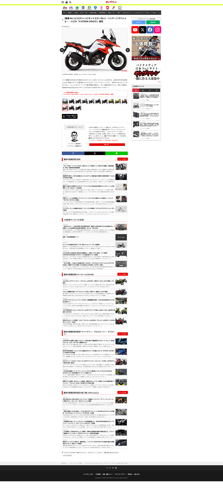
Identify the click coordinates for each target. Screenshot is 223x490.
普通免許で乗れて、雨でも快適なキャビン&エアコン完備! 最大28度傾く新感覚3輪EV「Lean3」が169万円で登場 (89, 177)
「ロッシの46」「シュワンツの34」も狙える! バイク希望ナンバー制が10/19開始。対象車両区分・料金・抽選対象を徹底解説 (88, 166)
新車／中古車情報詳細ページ (71, 237)
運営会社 (130, 474)
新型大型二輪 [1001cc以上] (111, 452)
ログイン (138, 22)
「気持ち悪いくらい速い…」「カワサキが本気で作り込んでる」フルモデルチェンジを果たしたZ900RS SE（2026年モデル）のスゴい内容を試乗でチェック (149, 134)
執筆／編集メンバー (108, 474)
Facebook (108, 140)
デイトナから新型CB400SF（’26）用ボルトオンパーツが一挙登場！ (81, 244)
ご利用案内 (98, 474)
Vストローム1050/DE (69, 452)
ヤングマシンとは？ (88, 474)
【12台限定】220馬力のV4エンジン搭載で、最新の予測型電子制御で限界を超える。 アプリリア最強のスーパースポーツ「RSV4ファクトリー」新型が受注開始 (88, 432)
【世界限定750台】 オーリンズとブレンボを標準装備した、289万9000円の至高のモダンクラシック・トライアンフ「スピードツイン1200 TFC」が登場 (88, 422)
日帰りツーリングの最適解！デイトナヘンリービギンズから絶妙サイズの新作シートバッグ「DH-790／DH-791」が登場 (88, 199)
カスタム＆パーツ (126, 12)
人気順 (75, 12)
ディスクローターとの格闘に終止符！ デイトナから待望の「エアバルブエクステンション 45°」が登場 (88, 209)
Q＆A (154, 12)
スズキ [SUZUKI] (67, 455)
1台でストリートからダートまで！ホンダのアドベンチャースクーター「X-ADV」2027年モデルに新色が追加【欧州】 (89, 362)
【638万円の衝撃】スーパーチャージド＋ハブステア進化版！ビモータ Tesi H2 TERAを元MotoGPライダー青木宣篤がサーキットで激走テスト (87, 372)
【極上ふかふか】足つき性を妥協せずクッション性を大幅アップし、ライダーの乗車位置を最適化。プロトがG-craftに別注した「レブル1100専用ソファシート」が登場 (149, 115)
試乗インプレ (111, 12)
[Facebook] (73, 153)
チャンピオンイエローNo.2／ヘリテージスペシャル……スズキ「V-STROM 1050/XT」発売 (106, 463)
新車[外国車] (102, 12)
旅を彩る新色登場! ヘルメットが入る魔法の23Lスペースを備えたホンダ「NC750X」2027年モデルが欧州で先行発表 (88, 351)
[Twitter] (94, 153)
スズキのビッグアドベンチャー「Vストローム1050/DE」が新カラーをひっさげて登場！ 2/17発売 (88, 282)
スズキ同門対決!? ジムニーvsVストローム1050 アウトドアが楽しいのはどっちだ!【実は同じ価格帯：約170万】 (89, 311)
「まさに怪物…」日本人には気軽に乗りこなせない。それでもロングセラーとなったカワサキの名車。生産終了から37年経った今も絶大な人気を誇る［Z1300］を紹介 (88, 264)
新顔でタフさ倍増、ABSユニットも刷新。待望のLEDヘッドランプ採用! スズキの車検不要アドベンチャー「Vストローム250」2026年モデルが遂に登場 (89, 382)
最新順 (69, 12)
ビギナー (148, 12)
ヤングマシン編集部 (144, 100)
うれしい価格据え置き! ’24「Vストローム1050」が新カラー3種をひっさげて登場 (85, 291)
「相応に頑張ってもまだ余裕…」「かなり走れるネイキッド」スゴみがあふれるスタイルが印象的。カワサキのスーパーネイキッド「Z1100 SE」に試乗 (88, 412)
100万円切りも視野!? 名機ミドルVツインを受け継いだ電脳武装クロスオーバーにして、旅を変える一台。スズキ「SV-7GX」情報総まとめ (88, 341)
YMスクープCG (84, 12)
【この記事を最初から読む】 (88, 93)
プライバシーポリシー (120, 474)
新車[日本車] (93, 12)
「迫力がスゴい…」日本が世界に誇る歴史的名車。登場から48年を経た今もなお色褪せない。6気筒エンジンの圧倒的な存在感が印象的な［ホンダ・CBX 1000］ (89, 227)
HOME (64, 463)
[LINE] (116, 153)
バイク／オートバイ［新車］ (76, 463)
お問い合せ (137, 474)
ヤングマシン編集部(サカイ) (146, 108)
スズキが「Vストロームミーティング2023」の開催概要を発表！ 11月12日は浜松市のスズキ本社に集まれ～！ (88, 301)
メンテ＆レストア (138, 12)
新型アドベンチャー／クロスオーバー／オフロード (90, 452)
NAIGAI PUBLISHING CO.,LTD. (110, 478)
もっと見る (122, 159)
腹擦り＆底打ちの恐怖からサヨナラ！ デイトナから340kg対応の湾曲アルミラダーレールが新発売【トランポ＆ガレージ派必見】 (88, 187)
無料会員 (153, 22)
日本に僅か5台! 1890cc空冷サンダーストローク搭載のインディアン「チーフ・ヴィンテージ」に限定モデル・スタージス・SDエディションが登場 (88, 400)
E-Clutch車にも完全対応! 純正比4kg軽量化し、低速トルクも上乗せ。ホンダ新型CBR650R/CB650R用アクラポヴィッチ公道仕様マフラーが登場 (85, 254)
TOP (64, 12)
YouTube (99, 140)
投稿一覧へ (106, 144)
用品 (119, 12)
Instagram (115, 140)
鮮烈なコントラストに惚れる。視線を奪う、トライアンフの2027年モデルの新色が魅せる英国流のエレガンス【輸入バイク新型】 (88, 442)
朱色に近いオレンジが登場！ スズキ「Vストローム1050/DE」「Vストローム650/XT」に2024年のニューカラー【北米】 (89, 321)
